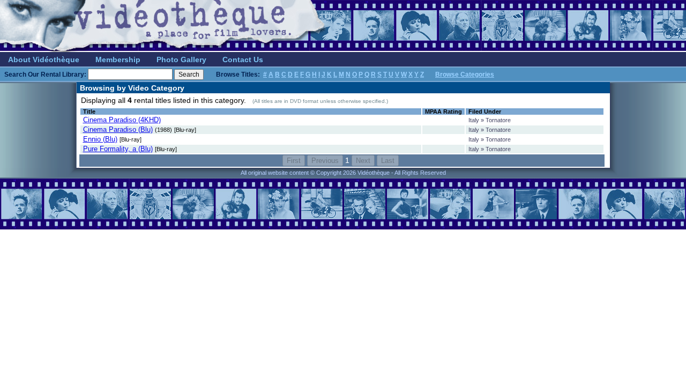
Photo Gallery (181, 59)
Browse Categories (464, 74)
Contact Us (242, 59)
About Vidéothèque (43, 59)
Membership (117, 59)
